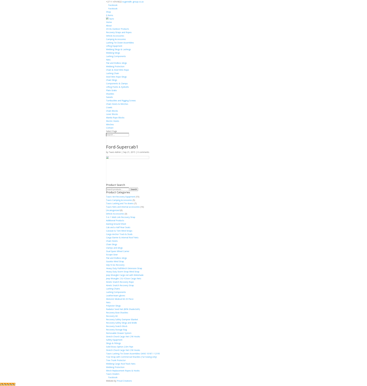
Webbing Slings (113, 52)
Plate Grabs (111, 90)
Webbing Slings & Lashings (118, 49)
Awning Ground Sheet (116, 224)
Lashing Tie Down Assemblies (120, 42)
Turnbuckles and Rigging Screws (121, 100)
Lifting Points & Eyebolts (117, 87)
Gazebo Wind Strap (115, 261)
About (109, 25)
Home (109, 22)
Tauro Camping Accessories (119, 200)
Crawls (109, 107)
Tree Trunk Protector (116, 360)
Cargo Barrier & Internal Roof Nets (122, 237)
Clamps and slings (114, 247)
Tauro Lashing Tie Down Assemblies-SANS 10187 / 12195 (133, 353)
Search (134, 189)
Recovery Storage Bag (116, 329)
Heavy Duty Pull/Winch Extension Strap (124, 268)
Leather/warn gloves (115, 295)
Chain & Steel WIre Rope (117, 69)
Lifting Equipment (114, 46)
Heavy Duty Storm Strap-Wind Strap (122, 271)
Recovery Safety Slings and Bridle (121, 322)
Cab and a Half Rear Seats (118, 227)
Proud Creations (124, 380)
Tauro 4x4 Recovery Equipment (120, 196)
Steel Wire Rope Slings (116, 76)
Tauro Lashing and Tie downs (120, 203)
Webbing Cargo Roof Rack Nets (120, 363)
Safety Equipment (114, 339)
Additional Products (115, 220)
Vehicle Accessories (115, 35)
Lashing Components (116, 56)
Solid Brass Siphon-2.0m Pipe (119, 346)
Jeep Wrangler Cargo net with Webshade (125, 275)
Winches (110, 124)
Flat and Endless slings (116, 63)
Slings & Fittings (113, 343)
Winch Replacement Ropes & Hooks (123, 370)
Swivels (109, 97)
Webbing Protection (115, 66)
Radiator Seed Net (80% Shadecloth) (123, 309)
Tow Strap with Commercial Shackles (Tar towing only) (131, 356)
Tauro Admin (115, 152)
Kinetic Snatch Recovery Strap (120, 285)
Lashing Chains (113, 288)
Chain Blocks (112, 110)
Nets (108, 59)
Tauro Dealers (112, 374)
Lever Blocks (112, 114)
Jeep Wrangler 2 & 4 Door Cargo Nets (123, 278)
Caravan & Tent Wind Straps (119, 230)
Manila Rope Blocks (115, 117)
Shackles (110, 93)
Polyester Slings (113, 305)
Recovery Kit (112, 316)
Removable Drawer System (118, 333)
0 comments (143, 152)
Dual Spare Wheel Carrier (117, 251)
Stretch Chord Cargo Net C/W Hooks (123, 336)
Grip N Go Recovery (115, 264)
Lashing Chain (112, 73)
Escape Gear (112, 254)
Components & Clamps (117, 83)
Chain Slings (111, 80)
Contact (109, 127)
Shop (108, 11)
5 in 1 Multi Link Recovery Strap (120, 217)
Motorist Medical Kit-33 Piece (119, 299)
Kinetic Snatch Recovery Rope (120, 282)
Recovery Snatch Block (116, 326)
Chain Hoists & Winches (117, 104)
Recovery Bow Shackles (117, 312)
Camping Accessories (116, 39)
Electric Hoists (112, 121)
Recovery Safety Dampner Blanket (122, 319)
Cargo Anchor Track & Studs (119, 234)
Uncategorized (113, 210)
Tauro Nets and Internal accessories (123, 206)
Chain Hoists (112, 241)
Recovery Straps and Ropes (119, 32)
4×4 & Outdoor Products (117, 29)
